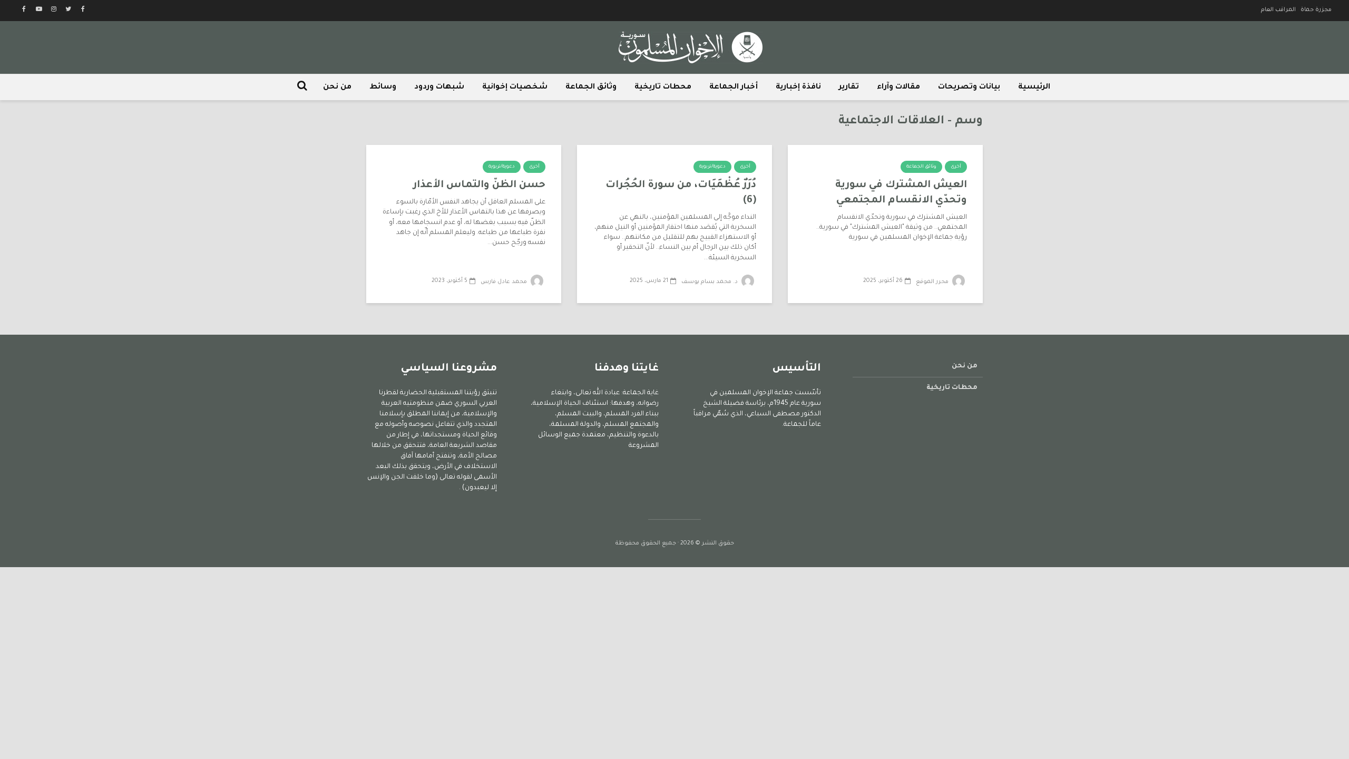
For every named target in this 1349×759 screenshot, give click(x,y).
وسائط (382, 87)
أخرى (956, 167)
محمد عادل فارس (505, 282)
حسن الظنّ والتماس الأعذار (479, 185)
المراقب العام (1278, 10)
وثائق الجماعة (591, 87)
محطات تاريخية (662, 87)
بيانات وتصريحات (969, 87)
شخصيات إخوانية (515, 87)
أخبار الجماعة (733, 87)
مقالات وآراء (898, 87)
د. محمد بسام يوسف (710, 282)
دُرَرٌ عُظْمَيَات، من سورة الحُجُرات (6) (680, 193)
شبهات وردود (439, 87)
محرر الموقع (933, 282)
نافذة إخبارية (798, 87)
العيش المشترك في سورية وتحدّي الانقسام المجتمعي (901, 193)
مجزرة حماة (1316, 10)
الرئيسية (1034, 87)
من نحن (337, 87)
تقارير (849, 87)
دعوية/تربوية (712, 167)
